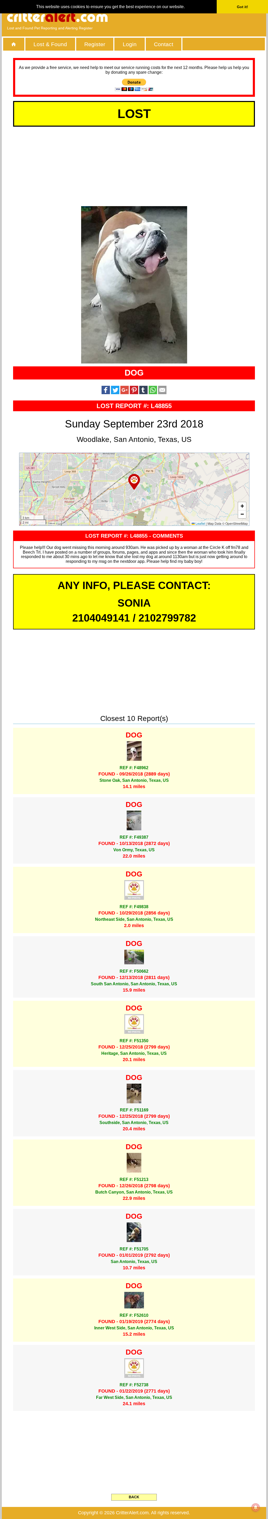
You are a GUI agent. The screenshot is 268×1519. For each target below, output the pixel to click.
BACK (134, 1497)
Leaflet (200, 523)
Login (130, 44)
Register (94, 44)
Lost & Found (50, 44)
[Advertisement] (200, 17)
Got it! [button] (242, 7)
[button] (134, 482)
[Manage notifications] (256, 1507)
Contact (163, 44)
